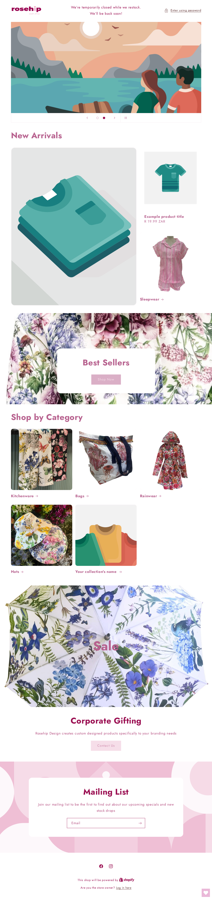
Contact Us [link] (106, 745)
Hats (15, 571)
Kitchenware (22, 496)
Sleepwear (149, 299)
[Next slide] (114, 117)
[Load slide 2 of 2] (104, 118)
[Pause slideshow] (124, 117)
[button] (182, 10)
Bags (79, 496)
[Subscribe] (140, 823)
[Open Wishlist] (206, 893)
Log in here (123, 888)
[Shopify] (126, 880)
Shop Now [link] (106, 379)
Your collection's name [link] (96, 571)
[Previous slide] (87, 117)
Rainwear (148, 496)
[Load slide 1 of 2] (97, 118)
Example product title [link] (164, 216)
